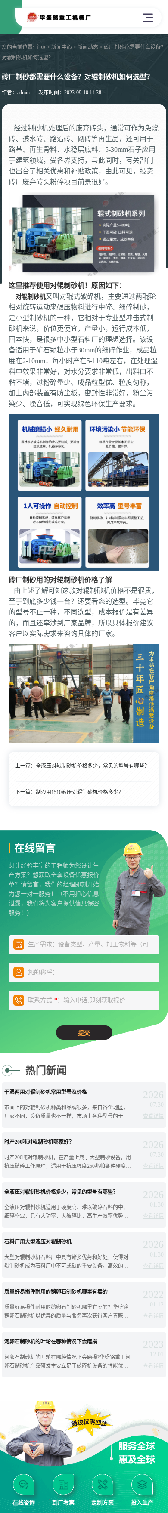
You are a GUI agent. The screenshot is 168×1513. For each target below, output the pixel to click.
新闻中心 (61, 47)
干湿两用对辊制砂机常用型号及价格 (45, 1092)
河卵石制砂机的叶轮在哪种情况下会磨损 (50, 1341)
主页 (40, 47)
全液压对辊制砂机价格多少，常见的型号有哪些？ (92, 766)
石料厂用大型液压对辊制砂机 (38, 1241)
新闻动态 (88, 47)
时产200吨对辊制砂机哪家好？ (39, 1142)
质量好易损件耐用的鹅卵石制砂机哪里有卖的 (56, 1291)
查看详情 (153, 1116)
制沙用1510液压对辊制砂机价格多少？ (80, 792)
